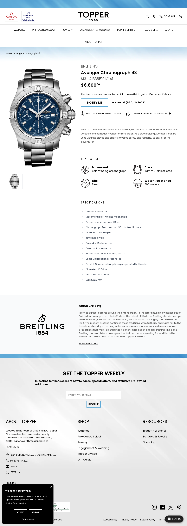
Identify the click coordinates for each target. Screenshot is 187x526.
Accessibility (110, 519)
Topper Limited (126, 30)
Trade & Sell (149, 30)
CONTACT (169, 16)
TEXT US (15, 472)
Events (169, 30)
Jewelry (68, 30)
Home (9, 53)
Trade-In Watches (155, 430)
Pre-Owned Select (44, 30)
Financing (149, 442)
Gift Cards (84, 459)
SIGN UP (93, 404)
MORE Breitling (88, 343)
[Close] (51, 486)
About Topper (93, 42)
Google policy (19, 503)
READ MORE (12, 446)
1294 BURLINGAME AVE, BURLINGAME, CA (33, 455)
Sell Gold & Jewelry (155, 436)
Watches (19, 30)
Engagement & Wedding (95, 30)
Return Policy (147, 519)
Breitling (89, 66)
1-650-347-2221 (19, 460)
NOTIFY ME (94, 103)
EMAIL (14, 466)
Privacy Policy (129, 519)
